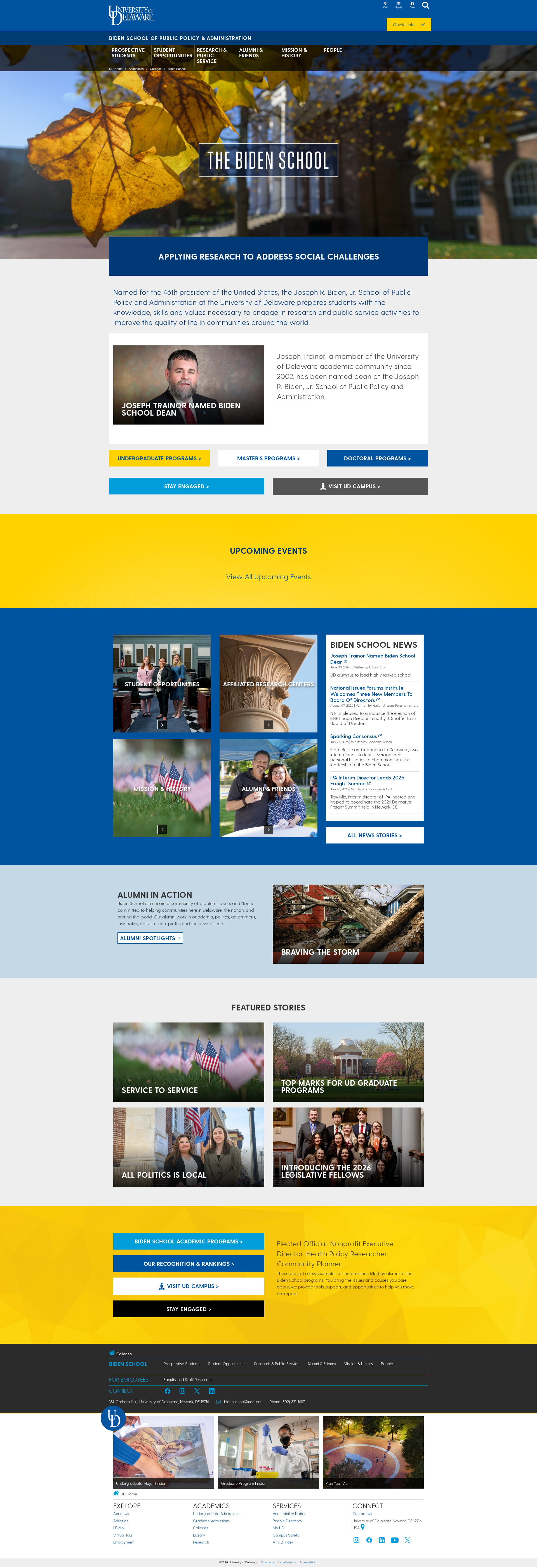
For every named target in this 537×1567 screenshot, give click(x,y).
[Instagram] (356, 1541)
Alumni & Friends (251, 52)
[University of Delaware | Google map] (363, 1527)
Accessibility (307, 1562)
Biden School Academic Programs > (189, 1241)
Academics (136, 68)
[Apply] (398, 5)
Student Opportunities (173, 52)
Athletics (120, 1520)
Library (199, 1535)
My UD (278, 1527)
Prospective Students (128, 52)
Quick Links (404, 24)
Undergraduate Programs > (159, 458)
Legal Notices (287, 1562)
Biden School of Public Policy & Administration (180, 38)
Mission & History (294, 52)
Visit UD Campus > (353, 486)
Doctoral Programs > (377, 458)
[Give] (412, 5)
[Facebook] (369, 1541)
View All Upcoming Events (268, 576)
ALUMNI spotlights (147, 938)
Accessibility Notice (290, 1513)
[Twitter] (407, 1541)
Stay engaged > (186, 486)
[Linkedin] (382, 1541)
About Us (121, 1513)
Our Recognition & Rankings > (188, 1263)
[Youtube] (395, 1541)
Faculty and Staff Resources (188, 1379)
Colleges (156, 68)
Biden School (176, 68)
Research (201, 1542)
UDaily (118, 1527)
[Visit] (385, 5)
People (333, 50)
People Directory (287, 1520)
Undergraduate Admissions (216, 1513)
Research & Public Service (212, 55)
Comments (268, 1562)
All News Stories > (374, 835)
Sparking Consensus (353, 736)
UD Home (116, 68)
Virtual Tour (123, 1535)
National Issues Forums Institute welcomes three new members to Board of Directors (371, 694)
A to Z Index (283, 1542)
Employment (124, 1542)
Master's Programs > (268, 458)
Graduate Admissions (211, 1520)
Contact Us (362, 1513)
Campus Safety (286, 1535)
